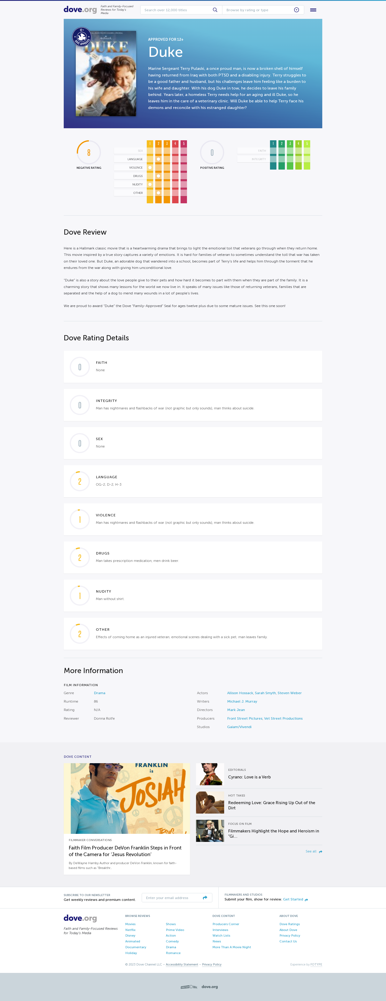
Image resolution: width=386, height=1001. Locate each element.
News (217, 941)
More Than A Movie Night (232, 947)
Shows (171, 924)
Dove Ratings (289, 924)
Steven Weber (290, 693)
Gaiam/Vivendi (239, 727)
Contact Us (288, 941)
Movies (130, 924)
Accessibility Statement (182, 964)
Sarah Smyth (265, 693)
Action (171, 935)
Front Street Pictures (244, 718)
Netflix (130, 930)
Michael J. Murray (242, 701)
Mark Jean (236, 710)
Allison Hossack (240, 693)
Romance (173, 953)
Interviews (220, 930)
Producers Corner (226, 924)
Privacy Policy (289, 935)
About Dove (288, 930)
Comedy (172, 941)
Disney (130, 935)
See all (311, 851)
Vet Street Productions (283, 718)
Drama (99, 693)
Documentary (135, 947)
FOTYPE (316, 964)
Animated (132, 941)
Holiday (131, 953)
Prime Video (175, 930)
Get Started (293, 899)
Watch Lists (221, 935)
